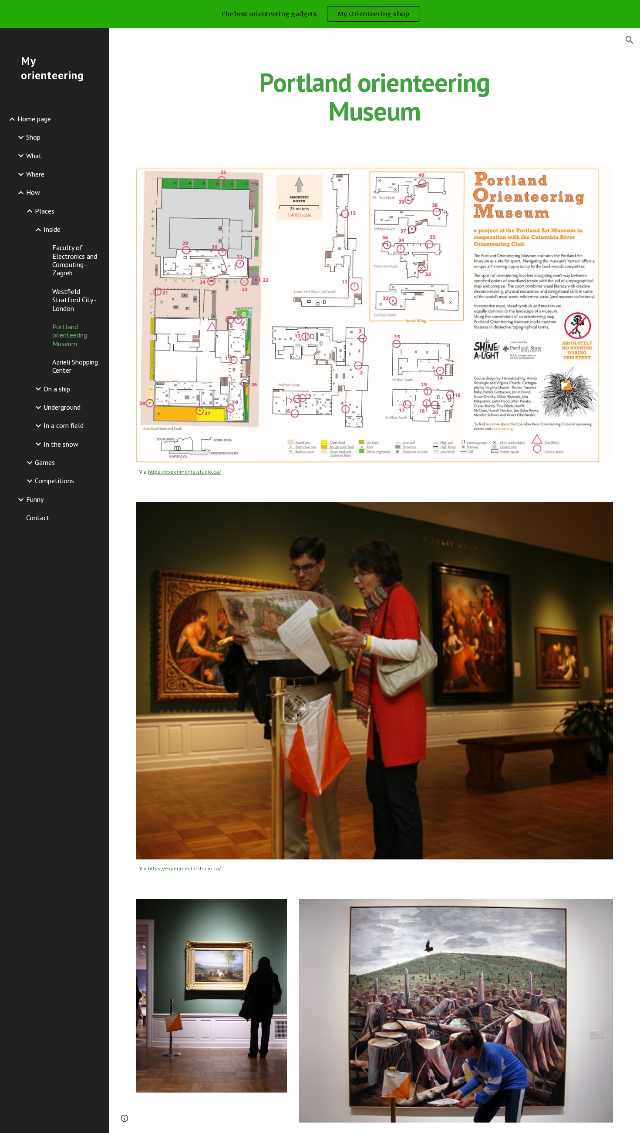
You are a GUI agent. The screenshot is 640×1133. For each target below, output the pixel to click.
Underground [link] (62, 407)
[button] (629, 40)
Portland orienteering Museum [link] (69, 335)
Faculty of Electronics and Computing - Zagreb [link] (74, 260)
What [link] (34, 155)
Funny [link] (35, 499)
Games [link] (45, 462)
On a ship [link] (57, 388)
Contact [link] (38, 517)
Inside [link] (52, 229)
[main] (374, 96)
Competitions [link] (54, 480)
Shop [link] (33, 137)
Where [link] (35, 174)
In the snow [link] (61, 444)
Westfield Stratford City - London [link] (74, 300)
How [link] (33, 192)
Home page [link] (34, 118)
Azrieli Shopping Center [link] (75, 366)
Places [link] (44, 211)
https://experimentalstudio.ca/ (184, 471)
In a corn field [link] (64, 425)
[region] (320, 14)
